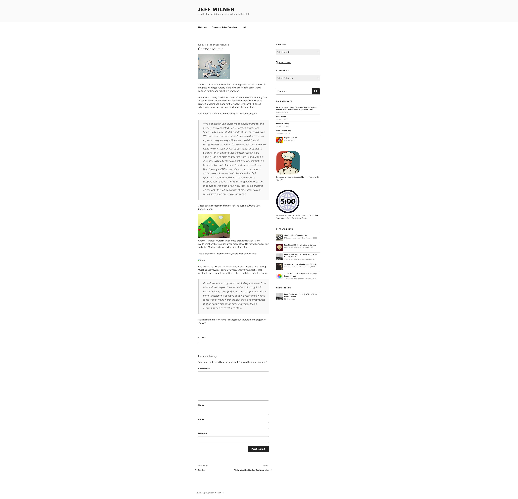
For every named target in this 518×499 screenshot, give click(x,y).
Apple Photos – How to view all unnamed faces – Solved (300, 275)
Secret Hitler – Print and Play (295, 235)
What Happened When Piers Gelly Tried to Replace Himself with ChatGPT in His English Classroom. (296, 108)
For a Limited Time (283, 131)
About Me (202, 27)
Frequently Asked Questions (224, 27)
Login (244, 27)
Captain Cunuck (290, 138)
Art (204, 338)
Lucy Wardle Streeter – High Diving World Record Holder (300, 255)
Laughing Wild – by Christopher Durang (300, 245)
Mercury (304, 177)
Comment (204, 368)
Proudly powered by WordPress (210, 493)
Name (201, 405)
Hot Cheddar (281, 117)
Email (201, 419)
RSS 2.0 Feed (285, 62)
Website (202, 433)
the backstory (228, 113)
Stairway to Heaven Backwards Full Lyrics (301, 264)
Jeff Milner (216, 9)
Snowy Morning (282, 124)
